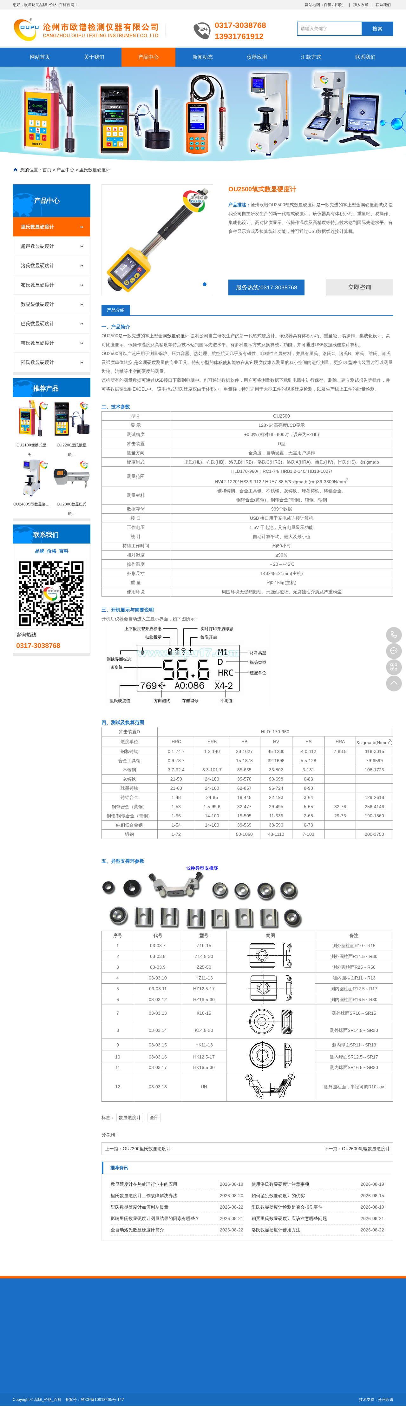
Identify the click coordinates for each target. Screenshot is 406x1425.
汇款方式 (311, 57)
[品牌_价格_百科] (98, 29)
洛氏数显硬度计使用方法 (276, 1229)
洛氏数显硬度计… (74, 1386)
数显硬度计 (178, 335)
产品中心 (148, 57)
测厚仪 (46, 1320)
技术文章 (110, 1368)
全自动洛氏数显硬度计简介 (137, 1229)
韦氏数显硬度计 (37, 343)
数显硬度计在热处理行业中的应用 (144, 1184)
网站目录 (141, 1320)
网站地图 (312, 5)
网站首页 (40, 57)
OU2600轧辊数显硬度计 (366, 1148)
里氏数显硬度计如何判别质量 (139, 1207)
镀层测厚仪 (68, 1320)
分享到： (110, 1134)
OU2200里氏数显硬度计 (147, 1148)
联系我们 (383, 5)
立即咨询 (359, 287)
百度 (327, 5)
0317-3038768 (394, 635)
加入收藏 (360, 5)
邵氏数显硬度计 (37, 362)
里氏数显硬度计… (74, 1368)
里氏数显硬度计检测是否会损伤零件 (287, 1207)
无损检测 (93, 1320)
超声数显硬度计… (74, 1377)
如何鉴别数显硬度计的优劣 (278, 1195)
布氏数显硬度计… (74, 1395)
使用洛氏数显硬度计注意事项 (280, 1184)
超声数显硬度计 (37, 246)
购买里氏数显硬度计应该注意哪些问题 (289, 1218)
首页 (47, 169)
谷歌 (338, 5)
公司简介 (21, 1368)
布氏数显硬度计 (37, 284)
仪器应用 (257, 57)
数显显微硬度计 (37, 304)
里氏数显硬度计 (94, 169)
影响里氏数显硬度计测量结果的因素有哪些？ (155, 1218)
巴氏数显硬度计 (37, 323)
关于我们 (94, 57)
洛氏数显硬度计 (37, 265)
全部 (154, 1117)
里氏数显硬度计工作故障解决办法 (144, 1195)
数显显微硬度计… (74, 1404)
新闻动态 (203, 57)
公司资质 (21, 1377)
